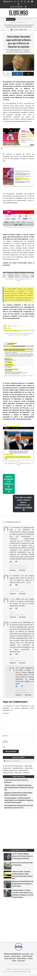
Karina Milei (28, 766)
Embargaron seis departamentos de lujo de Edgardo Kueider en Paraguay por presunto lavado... (22, 883)
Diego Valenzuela (10, 958)
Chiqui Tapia (28, 768)
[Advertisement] (18, 829)
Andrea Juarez (18, 766)
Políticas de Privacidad (19, 971)
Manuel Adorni (23, 770)
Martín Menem (21, 958)
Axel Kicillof (25, 954)
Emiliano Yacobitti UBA (10, 770)
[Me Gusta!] (11, 561)
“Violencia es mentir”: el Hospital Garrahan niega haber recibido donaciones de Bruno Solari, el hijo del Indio (18, 787)
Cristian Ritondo (27, 956)
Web (4, 747)
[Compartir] (17, 74)
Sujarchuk (26, 772)
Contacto (30, 971)
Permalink (13, 570)
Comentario (5, 714)
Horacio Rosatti (8, 772)
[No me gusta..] (16, 561)
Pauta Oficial (7, 768)
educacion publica (18, 52)
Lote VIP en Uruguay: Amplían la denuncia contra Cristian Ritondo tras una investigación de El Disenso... (22, 856)
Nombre (5, 736)
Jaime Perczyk (27, 52)
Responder (22, 570)
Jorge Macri (18, 772)
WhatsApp (8, 489)
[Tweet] (28, 74)
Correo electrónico (5, 742)
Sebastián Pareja (17, 768)
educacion (9, 52)
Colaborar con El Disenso (23, 507)
